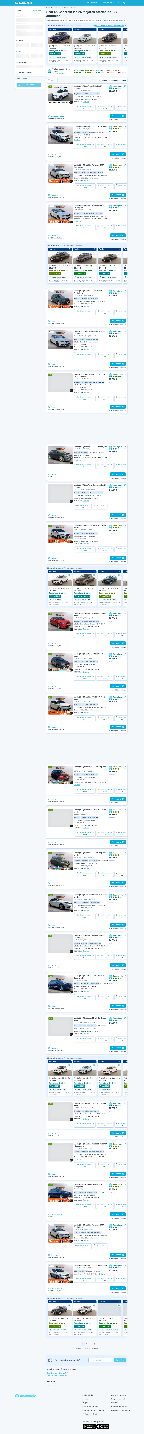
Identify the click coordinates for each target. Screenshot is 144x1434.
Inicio (48, 8)
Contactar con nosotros (119, 1406)
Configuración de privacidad (92, 1414)
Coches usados (57, 8)
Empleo (85, 1399)
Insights (85, 1403)
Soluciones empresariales (120, 1410)
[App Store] (103, 1426)
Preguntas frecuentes (118, 1399)
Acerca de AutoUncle (118, 1395)
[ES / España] (125, 3)
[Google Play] (89, 1426)
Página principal (88, 1395)
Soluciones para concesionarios (93, 1410)
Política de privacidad (90, 1406)
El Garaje (114, 1403)
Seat (66, 8)
